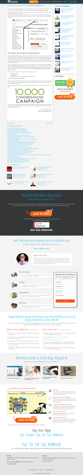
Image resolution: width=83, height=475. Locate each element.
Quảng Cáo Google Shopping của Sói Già (67, 49)
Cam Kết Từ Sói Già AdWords (67, 61)
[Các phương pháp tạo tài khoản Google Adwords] (50, 370)
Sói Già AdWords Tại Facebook (44, 473)
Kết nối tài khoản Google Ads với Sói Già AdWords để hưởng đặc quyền (67, 30)
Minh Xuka (22, 303)
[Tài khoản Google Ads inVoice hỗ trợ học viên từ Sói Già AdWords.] (57, 10)
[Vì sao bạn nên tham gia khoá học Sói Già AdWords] (57, 69)
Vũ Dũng (22, 282)
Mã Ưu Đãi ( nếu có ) (60, 295)
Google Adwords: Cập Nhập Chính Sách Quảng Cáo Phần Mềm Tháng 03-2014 (23, 148)
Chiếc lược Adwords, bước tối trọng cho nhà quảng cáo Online (20, 133)
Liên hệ (65, 1)
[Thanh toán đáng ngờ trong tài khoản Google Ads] (57, 24)
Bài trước (10, 123)
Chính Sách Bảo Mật (33, 469)
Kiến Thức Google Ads (44, 1)
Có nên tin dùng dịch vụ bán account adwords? (17, 146)
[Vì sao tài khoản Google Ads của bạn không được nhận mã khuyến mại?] (57, 37)
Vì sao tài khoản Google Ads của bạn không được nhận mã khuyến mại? (68, 37)
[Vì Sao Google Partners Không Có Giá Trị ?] (57, 44)
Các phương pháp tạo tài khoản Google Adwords (49, 377)
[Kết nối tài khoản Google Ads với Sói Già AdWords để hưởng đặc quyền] (57, 30)
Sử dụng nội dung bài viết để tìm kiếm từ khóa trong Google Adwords (21, 142)
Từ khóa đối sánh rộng (12, 134)
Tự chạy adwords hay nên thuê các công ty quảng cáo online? (20, 147)
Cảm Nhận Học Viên (56, 1)
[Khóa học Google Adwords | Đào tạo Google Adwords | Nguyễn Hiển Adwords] (13, 1)
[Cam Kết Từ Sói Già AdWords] (57, 63)
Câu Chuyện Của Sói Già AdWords (41, 434)
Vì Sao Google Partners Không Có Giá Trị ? (66, 43)
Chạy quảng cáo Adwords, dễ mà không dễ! (16, 128)
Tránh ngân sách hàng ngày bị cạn (14, 157)
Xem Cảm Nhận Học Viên (41, 248)
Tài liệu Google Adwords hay (21, 5)
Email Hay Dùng (59, 291)
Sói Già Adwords (10, 5)
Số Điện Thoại (59, 286)
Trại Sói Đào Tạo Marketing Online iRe (61, 337)
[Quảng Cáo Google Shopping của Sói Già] (57, 50)
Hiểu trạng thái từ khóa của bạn (14, 137)
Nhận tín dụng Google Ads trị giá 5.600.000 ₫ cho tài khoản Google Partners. (23, 139)
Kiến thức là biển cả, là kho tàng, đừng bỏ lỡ (41, 357)
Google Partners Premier (56, 339)
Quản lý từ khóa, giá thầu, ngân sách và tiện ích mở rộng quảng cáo (21, 151)
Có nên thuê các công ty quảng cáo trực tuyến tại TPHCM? (19, 152)
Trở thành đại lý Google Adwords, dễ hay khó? (17, 153)
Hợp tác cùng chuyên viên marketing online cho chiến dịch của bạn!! (21, 158)
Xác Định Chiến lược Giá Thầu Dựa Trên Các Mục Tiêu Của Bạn (20, 145)
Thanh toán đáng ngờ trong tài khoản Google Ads (18, 159)
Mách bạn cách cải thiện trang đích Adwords (16, 162)
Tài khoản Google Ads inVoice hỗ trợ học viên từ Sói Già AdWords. (67, 10)
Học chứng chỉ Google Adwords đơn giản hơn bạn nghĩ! (19, 160)
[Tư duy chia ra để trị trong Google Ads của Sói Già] (57, 57)
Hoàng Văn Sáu (24, 292)
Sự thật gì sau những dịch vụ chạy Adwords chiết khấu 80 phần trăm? (21, 141)
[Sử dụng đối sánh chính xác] (68, 371)
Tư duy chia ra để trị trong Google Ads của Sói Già (67, 55)
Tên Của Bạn (58, 282)
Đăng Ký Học (34, 1)
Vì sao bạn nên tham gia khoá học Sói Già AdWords (18, 129)
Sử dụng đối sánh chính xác (66, 378)
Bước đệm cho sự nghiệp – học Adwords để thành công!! (19, 135)
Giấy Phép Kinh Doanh (49, 469)
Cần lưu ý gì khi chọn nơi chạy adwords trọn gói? (17, 130)
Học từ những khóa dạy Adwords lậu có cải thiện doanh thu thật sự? (21, 136)
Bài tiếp (49, 123)
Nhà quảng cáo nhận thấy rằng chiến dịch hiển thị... (32, 379)
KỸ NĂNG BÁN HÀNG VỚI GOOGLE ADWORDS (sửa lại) (19, 150)
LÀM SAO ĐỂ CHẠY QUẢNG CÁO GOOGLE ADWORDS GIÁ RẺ (20, 143)
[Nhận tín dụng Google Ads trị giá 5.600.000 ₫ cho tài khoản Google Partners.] (57, 17)
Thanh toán (41, 469)
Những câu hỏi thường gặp (13, 140)
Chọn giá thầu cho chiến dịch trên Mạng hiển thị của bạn (19, 131)
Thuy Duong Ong (24, 272)
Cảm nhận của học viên (60, 417)
